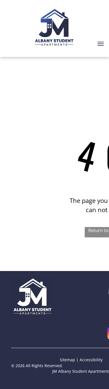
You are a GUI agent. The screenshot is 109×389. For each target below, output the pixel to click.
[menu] (100, 43)
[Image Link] (32, 280)
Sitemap (67, 359)
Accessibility (91, 359)
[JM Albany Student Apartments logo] (54, 7)
